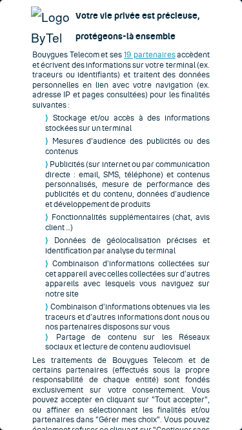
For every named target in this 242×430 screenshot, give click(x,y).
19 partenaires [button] (150, 54)
